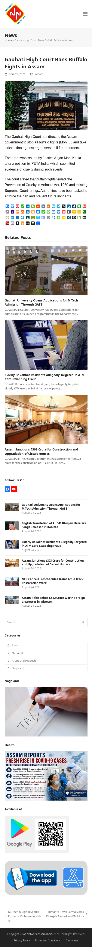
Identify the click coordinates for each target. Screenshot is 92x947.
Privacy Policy (22, 940)
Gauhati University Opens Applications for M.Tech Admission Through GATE (41, 302)
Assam (39, 74)
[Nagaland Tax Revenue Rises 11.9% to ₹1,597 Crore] (46, 711)
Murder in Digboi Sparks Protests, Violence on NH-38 (23, 916)
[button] (85, 14)
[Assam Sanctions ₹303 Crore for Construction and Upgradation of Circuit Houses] (46, 419)
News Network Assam (32, 934)
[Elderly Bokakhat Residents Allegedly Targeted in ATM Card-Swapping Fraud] (46, 345)
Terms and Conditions (48, 940)
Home (8, 40)
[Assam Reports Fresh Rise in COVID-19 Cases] (46, 776)
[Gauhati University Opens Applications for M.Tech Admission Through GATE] (46, 270)
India (49, 934)
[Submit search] (83, 622)
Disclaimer (71, 940)
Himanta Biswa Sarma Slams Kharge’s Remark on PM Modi (65, 914)
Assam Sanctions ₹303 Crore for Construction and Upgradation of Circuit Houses (41, 451)
